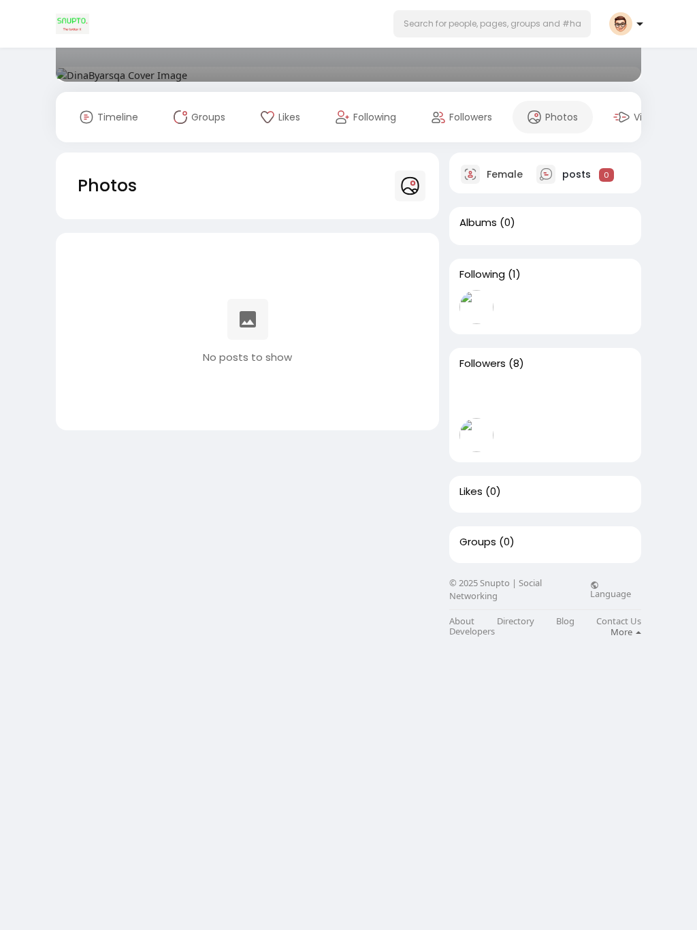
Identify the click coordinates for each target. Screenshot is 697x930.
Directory (515, 621)
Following (482, 274)
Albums (478, 222)
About (461, 621)
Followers (482, 363)
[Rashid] (607, 435)
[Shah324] (520, 435)
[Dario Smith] (520, 396)
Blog (565, 621)
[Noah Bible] (476, 396)
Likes (471, 491)
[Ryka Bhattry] (476, 435)
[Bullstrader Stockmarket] (476, 307)
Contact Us (618, 621)
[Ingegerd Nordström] (564, 435)
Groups (477, 541)
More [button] (622, 632)
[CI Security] (607, 396)
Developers (472, 631)
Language (610, 593)
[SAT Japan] (564, 396)
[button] (492, 23)
